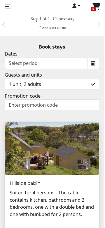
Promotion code (23, 95)
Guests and (23, 74)
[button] (46, 84)
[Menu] (7, 6)
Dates (11, 53)
